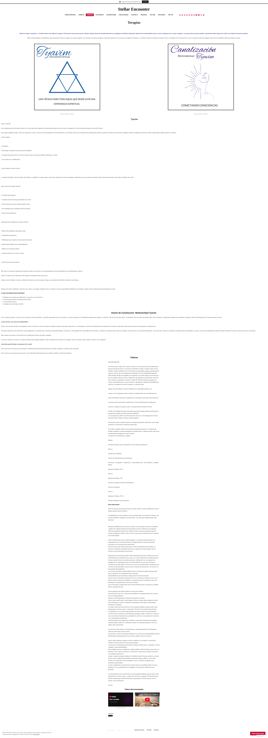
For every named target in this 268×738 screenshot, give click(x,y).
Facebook (144, 14)
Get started (145, 1)
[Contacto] (194, 15)
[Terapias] (184, 15)
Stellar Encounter (134, 9)
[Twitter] (203, 15)
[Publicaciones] (192, 15)
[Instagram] (201, 15)
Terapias (90, 14)
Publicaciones (123, 14)
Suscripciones (111, 14)
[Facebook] (196, 15)
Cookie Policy (36, 734)
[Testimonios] (187, 15)
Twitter (170, 14)
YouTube (152, 14)
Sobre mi (81, 14)
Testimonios (99, 14)
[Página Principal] (180, 15)
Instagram (161, 14)
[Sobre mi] (182, 15)
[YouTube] (199, 15)
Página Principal (70, 14)
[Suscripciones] (189, 15)
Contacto (134, 14)
